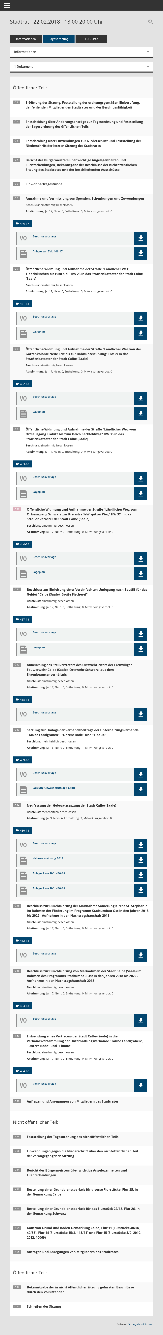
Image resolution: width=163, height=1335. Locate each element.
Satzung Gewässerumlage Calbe (54, 788)
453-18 (24, 464)
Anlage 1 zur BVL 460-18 (49, 873)
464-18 (24, 1071)
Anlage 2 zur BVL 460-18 (49, 888)
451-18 (24, 304)
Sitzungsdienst (140, 1324)
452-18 (24, 384)
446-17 (24, 223)
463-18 (24, 1006)
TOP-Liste (91, 39)
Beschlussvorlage (44, 236)
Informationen (26, 39)
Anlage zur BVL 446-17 (48, 251)
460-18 (24, 830)
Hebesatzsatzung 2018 (48, 858)
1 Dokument (23, 66)
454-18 (24, 544)
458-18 (24, 699)
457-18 (24, 619)
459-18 (24, 760)
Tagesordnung (58, 39)
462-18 (24, 940)
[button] (140, 238)
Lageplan (39, 331)
